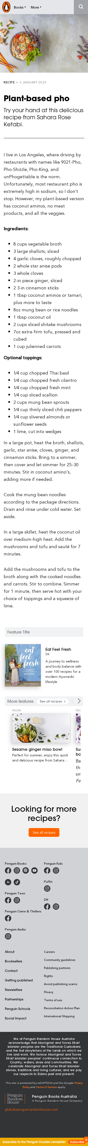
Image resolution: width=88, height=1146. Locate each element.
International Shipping (59, 1016)
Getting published (19, 980)
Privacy (48, 992)
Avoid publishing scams (60, 984)
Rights (48, 976)
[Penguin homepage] (6, 6)
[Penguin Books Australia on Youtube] (34, 870)
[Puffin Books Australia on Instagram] (47, 888)
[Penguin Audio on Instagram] (8, 936)
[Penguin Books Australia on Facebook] (8, 870)
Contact (11, 970)
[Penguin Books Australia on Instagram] (17, 870)
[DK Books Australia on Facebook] (47, 906)
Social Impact (15, 1018)
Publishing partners (57, 968)
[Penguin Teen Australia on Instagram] (17, 900)
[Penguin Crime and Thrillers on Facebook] (8, 918)
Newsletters (13, 990)
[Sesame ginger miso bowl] (41, 728)
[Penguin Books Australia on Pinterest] (25, 870)
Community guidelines (59, 960)
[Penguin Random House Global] (18, 1098)
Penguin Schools (17, 1009)
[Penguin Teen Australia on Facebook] (8, 900)
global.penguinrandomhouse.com (31, 1109)
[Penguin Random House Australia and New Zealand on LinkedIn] (8, 882)
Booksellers (13, 961)
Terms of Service (46, 1087)
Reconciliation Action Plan (62, 1008)
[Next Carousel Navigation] (79, 700)
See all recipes (44, 832)
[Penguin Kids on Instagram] (56, 870)
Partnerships (14, 999)
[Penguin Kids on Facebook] (47, 870)
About (9, 951)
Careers (49, 951)
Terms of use (53, 1000)
